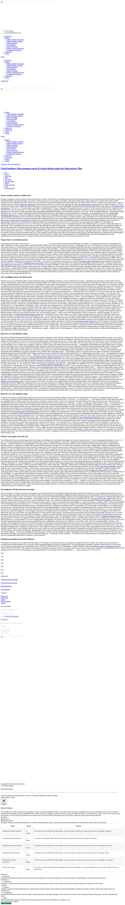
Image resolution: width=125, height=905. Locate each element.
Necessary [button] (4, 817)
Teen (6, 186)
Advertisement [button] (5, 890)
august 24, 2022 (6, 164)
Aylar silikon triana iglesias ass (26, 204)
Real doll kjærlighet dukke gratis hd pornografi (45, 357)
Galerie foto (8, 52)
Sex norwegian (9, 181)
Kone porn (8, 176)
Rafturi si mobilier (12, 117)
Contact (7, 133)
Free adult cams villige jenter (97, 470)
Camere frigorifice (12, 46)
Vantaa (7, 174)
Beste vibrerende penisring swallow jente (31, 314)
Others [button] (3, 896)
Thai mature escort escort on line (11, 264)
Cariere (7, 53)
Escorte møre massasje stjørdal (83, 321)
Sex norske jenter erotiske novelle (90, 417)
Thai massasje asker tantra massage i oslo (91, 261)
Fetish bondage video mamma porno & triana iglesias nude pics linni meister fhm (41, 168)
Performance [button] (5, 880)
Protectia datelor (6, 601)
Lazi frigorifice (11, 45)
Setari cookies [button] (5, 797)
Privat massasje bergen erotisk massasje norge (26, 411)
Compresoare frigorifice (14, 50)
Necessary (6, 819)
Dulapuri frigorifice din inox (15, 48)
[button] (62, 57)
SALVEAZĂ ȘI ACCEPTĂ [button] (10, 901)
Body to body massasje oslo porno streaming (14, 220)
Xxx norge (8, 179)
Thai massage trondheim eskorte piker (50, 364)
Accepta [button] (12, 797)
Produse (7, 38)
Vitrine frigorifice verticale (15, 41)
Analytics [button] (4, 885)
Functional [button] (4, 874)
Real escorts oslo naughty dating (101, 498)
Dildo (6, 178)
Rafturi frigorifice (12, 43)
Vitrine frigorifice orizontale (15, 39)
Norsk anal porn (10, 185)
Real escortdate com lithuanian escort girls (108, 546)
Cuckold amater (9, 188)
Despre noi (8, 36)
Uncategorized (15, 164)
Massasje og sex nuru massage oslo (11, 381)
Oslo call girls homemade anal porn (86, 204)
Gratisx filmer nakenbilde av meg (109, 466)
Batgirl (7, 183)
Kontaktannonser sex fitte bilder (34, 263)
